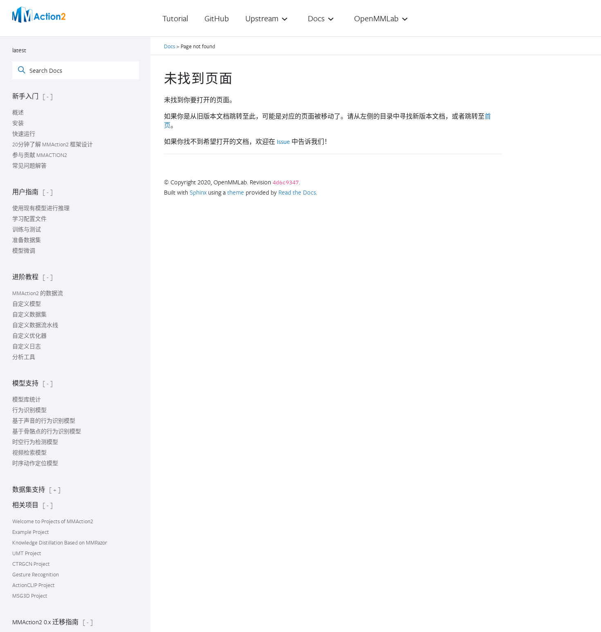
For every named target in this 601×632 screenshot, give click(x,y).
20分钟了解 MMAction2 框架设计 (52, 144)
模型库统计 (26, 399)
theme (235, 192)
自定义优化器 (29, 335)
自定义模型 (26, 303)
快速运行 (23, 133)
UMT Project (26, 553)
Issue (283, 141)
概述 (18, 112)
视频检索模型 (29, 452)
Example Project (30, 532)
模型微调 (23, 250)
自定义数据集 (29, 314)
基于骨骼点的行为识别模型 (46, 431)
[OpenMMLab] (38, 15)
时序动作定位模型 (35, 463)
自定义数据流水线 (35, 325)
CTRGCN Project (31, 563)
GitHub (216, 18)
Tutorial (175, 18)
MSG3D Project (29, 595)
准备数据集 (26, 240)
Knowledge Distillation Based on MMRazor (59, 542)
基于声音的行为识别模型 (43, 420)
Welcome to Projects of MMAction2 (52, 521)
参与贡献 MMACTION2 (39, 155)
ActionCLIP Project (33, 585)
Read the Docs (297, 192)
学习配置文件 (29, 218)
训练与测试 (26, 229)
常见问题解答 (29, 165)
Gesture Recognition (35, 574)
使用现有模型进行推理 (41, 208)
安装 (18, 123)
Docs (170, 46)
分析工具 (23, 357)
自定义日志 (26, 346)
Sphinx (198, 192)
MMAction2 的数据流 (37, 293)
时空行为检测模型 (35, 442)
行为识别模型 (29, 410)
